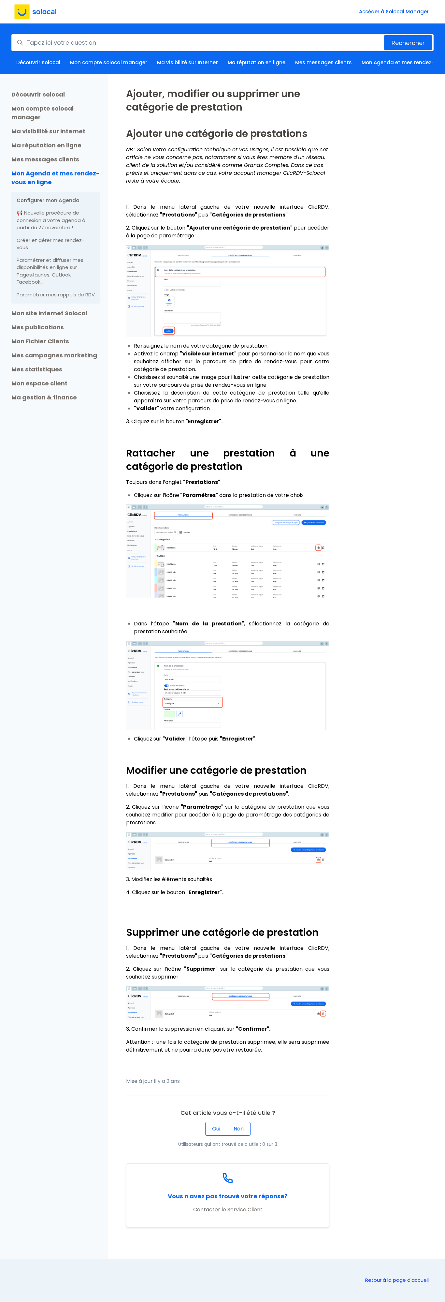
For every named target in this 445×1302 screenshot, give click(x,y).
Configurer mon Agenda (48, 200)
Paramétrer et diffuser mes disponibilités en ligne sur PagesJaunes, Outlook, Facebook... (50, 271)
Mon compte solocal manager (108, 62)
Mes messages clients (323, 62)
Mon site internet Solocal (49, 313)
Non (239, 1128)
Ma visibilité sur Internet (187, 62)
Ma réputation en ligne (256, 62)
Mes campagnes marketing (54, 355)
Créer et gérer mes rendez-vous (50, 244)
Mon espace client (39, 383)
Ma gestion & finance (44, 397)
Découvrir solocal (38, 62)
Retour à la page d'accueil (397, 1280)
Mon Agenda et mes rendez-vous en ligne (55, 177)
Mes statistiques (36, 369)
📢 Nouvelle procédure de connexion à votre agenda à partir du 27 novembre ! (51, 220)
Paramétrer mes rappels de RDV (56, 294)
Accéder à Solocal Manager (394, 11)
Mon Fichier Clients (40, 341)
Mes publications (37, 327)
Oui (216, 1128)
